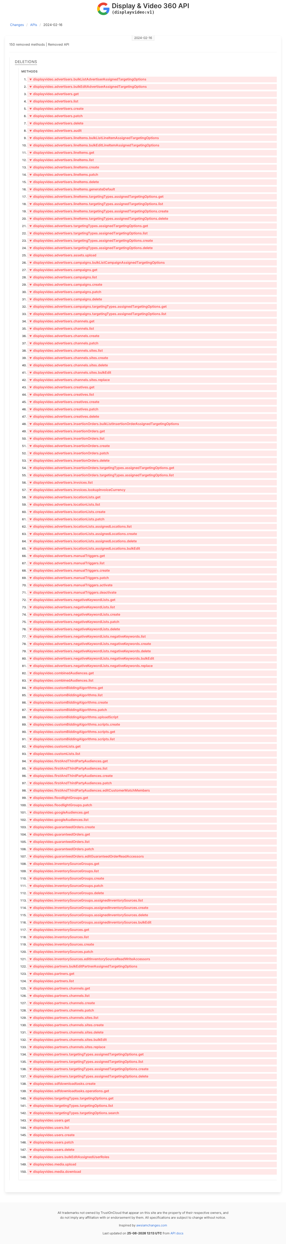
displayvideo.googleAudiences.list (59, 820)
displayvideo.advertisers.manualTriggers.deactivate (72, 592)
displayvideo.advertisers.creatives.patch (63, 409)
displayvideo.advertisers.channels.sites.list (66, 350)
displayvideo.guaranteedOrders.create (62, 827)
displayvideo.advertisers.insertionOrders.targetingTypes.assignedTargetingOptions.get (101, 468)
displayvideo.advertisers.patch (56, 116)
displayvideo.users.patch (51, 1142)
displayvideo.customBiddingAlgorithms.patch (68, 710)
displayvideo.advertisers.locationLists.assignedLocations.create (83, 534)
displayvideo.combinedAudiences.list (61, 680)
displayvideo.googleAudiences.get (59, 812)
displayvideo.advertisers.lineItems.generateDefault (72, 189)
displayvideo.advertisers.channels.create (64, 336)
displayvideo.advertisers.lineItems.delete (64, 182)
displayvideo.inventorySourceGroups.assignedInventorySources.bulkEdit (90, 922)
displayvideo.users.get (49, 1120)
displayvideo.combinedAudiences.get (61, 673)
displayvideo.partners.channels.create (62, 1003)
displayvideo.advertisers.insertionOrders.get (67, 431)
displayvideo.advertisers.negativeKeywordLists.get (72, 600)
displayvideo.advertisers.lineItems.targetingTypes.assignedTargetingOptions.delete (98, 218)
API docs (176, 1233)
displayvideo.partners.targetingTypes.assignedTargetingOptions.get (86, 1054)
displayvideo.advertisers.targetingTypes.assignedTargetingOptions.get (88, 226)
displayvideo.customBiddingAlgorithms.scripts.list (72, 739)
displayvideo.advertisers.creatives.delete (64, 416)
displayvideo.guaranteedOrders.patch (61, 849)
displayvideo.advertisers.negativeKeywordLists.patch (74, 622)
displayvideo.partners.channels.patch (61, 1010)
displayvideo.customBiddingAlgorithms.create (68, 702)
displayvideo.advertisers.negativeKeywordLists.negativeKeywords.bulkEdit (91, 658)
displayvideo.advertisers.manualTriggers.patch (69, 578)
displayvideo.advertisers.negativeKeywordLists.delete (74, 629)
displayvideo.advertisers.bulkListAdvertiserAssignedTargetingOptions (87, 79)
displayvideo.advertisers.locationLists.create (67, 512)
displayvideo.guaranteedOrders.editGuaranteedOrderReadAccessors (86, 856)
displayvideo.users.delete (51, 1149)
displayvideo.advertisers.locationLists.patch (66, 519)
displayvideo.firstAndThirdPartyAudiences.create (71, 776)
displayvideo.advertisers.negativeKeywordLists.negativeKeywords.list (87, 636)
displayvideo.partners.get (51, 973)
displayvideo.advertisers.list (53, 101)
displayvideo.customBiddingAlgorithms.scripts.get (72, 732)
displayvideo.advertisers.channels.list (61, 328)
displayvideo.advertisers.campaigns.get (63, 270)
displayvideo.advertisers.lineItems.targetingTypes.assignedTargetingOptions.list (96, 204)
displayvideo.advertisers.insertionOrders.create (69, 446)
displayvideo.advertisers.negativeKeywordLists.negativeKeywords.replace (91, 666)
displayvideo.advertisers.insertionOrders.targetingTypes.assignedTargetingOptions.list (101, 475)
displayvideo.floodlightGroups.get (58, 798)
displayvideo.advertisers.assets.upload (62, 255)
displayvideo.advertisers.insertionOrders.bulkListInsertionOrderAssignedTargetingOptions (104, 424)
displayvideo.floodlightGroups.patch (60, 805)
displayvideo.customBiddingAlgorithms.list (66, 695)
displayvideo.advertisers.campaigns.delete (65, 299)
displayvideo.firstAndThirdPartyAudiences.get (68, 761)
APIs (33, 25)
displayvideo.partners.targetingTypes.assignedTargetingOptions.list (86, 1061)
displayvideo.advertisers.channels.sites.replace (69, 380)
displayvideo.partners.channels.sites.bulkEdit (68, 1039)
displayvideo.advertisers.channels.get (61, 321)
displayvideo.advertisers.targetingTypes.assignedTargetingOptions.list (88, 233)
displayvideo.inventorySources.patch (61, 951)
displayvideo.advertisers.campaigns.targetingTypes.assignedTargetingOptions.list (97, 314)
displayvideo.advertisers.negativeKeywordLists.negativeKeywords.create (90, 644)
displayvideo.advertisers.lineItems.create (64, 167)
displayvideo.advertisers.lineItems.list (61, 160)
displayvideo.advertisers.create (56, 108)
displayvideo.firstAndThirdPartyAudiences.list (68, 768)
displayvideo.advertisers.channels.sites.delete (68, 365)
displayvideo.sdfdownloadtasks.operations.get (69, 1091)
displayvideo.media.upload (52, 1164)
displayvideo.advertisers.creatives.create (64, 402)
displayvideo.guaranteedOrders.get (59, 834)
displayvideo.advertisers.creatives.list (61, 394)
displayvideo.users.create (52, 1135)
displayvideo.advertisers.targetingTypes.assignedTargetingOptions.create (91, 240)
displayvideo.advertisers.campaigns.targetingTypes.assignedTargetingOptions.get (98, 306)
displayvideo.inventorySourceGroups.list (64, 871)
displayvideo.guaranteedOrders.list (59, 842)
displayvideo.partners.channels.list (59, 995)
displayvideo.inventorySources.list (59, 937)
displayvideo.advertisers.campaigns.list (63, 277)
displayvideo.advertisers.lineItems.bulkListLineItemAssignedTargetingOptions (94, 138)
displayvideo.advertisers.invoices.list (61, 482)
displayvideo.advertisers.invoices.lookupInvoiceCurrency (77, 490)
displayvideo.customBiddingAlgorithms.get (66, 688)
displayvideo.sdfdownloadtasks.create (62, 1083)
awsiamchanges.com (151, 1225)
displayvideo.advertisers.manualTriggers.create (69, 570)
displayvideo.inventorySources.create (61, 944)
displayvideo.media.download (55, 1171)
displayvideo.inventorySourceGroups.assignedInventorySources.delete (88, 915)
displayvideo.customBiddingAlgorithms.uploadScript (73, 717)
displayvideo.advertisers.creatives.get (61, 387)
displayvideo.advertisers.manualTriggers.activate (70, 585)
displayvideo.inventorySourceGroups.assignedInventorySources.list (86, 900)
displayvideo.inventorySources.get (59, 930)
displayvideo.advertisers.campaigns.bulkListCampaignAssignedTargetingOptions (97, 262)
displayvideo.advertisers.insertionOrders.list (66, 438)
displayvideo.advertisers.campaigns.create (65, 284)
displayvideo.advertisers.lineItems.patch (63, 174)
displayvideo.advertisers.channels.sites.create (68, 358)
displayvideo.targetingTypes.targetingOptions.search (74, 1113)
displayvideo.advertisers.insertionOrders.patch (69, 453)
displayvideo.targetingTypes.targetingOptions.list (71, 1105)
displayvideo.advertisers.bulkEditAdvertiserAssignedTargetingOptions (88, 86)
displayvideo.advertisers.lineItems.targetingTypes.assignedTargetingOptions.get (96, 196)
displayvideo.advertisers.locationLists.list (64, 504)
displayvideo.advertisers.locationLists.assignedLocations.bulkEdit (84, 548)
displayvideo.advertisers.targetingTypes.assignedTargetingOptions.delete (91, 248)
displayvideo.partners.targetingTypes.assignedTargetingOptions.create (88, 1069)
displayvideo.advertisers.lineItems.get (61, 152)
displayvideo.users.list (49, 1127)
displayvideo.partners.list (51, 981)
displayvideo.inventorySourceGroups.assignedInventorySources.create (88, 908)
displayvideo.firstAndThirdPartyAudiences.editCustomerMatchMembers (89, 790)
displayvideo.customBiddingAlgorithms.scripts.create (74, 724)
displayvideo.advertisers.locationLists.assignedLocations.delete (83, 541)
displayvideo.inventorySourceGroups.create (66, 878)
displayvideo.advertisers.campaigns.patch (65, 292)
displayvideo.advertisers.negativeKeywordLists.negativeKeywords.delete (90, 651)
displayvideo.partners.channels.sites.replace (67, 1047)
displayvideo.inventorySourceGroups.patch (66, 886)
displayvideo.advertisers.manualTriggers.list (66, 563)
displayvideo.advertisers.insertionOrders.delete (69, 460)
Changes (17, 25)
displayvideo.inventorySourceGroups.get (64, 864)
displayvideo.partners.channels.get (59, 988)
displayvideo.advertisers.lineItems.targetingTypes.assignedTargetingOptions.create (98, 211)
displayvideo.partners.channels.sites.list (63, 1017)
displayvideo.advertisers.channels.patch (63, 343)
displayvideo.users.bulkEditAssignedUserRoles (69, 1157)
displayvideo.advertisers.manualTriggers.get (67, 556)
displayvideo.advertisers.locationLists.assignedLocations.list (80, 526)
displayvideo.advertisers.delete (56, 123)
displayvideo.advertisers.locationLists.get (64, 497)
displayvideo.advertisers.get (54, 94)
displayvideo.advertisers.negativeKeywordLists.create (74, 614)
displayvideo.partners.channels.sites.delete (66, 1032)
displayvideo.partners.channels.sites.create (66, 1025)
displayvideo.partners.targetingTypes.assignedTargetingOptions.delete (88, 1076)
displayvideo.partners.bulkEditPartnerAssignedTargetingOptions (83, 966)
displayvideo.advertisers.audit (55, 130)
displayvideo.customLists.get (55, 746)
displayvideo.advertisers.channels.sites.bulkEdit (70, 372)
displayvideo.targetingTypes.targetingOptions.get (71, 1098)
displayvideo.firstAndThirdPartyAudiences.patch (70, 783)
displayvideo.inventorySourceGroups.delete (66, 893)
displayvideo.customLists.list (54, 754)
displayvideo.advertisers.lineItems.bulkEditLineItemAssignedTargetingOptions (94, 145)
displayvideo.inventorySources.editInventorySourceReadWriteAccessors (89, 959)
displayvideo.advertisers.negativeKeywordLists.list (72, 607)
